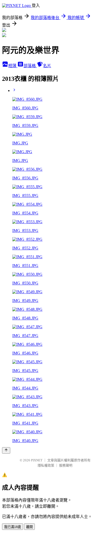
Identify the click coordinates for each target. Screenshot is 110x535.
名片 (47, 66)
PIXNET (36, 460)
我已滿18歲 (12, 527)
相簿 (12, 66)
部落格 (30, 66)
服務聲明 (65, 465)
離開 (29, 527)
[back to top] (6, 450)
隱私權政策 (46, 465)
